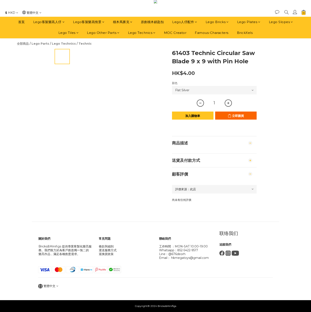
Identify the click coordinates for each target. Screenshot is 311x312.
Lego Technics (140, 33)
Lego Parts (40, 44)
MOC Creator (175, 33)
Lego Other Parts (101, 33)
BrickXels (245, 33)
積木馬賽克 (121, 22)
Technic (85, 44)
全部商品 (23, 44)
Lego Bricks (216, 22)
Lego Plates (247, 22)
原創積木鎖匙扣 (152, 22)
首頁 (21, 22)
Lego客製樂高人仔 (47, 22)
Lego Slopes (279, 22)
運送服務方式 (108, 250)
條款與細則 (106, 246)
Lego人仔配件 (183, 22)
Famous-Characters (211, 33)
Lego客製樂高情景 (87, 22)
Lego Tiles (67, 33)
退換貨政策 (106, 254)
